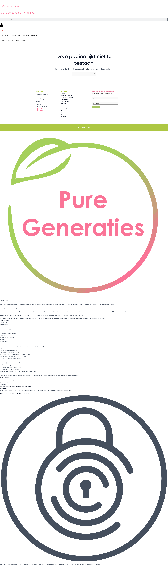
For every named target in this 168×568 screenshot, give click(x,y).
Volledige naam (95, 95)
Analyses (2, 347)
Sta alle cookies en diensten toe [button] (22, 393)
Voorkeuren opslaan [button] (26, 386)
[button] (84, 478)
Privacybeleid (3, 388)
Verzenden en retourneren (67, 97)
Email (94, 100)
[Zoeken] (167, 19)
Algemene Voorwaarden (66, 95)
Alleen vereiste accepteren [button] (14, 386)
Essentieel (2, 318)
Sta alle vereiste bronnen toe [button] (7, 393)
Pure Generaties (9, 5)
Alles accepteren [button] (4, 386)
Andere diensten (4, 375)
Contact (63, 93)
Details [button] (23, 567)
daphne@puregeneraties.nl (42, 98)
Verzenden (96, 107)
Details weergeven (4, 320)
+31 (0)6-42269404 (40, 96)
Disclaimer (63, 103)
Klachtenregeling (65, 99)
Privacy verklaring (65, 101)
